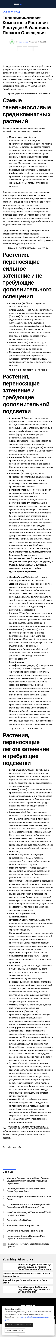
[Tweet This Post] (25, 48)
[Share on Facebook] (19, 48)
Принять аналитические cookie (19, 1325)
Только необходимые (15, 1330)
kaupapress (23, 42)
